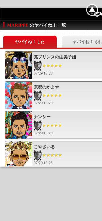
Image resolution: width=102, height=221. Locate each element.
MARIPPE (18, 25)
